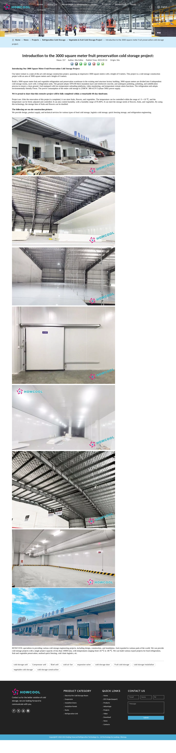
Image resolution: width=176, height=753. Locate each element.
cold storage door (102, 665)
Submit (146, 718)
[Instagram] (28, 711)
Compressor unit (39, 665)
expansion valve (84, 665)
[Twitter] (18, 711)
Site (118, 60)
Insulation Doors (71, 703)
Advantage (67, 4)
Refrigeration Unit (71, 714)
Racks (67, 710)
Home (40, 4)
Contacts (41, 9)
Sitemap (123, 737)
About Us (52, 4)
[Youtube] (23, 711)
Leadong (116, 737)
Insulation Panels (71, 707)
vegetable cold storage (23, 670)
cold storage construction (47, 670)
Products (82, 4)
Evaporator (69, 699)
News (133, 4)
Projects (106, 4)
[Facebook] (14, 711)
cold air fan (68, 665)
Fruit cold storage (122, 665)
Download (120, 4)
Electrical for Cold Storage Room (76, 696)
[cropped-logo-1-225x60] (26, 692)
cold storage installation (144, 665)
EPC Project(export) (110, 699)
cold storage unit (21, 665)
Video (94, 4)
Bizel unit (54, 665)
